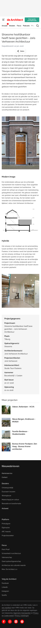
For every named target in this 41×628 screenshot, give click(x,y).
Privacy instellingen (22, 616)
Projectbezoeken (8, 535)
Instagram (5, 591)
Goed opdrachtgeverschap (11, 561)
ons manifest (6, 608)
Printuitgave (6, 524)
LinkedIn (5, 587)
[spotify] (22, 622)
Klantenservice (7, 473)
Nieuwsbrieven (10, 466)
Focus (4, 545)
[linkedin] (16, 622)
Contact (4, 477)
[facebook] (4, 622)
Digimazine (6, 527)
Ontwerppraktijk (7, 488)
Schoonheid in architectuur (11, 553)
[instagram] (10, 622)
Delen (22, 51)
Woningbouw (6, 495)
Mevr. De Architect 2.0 (9, 569)
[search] (37, 25)
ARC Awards (6, 531)
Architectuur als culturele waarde (14, 565)
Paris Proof (6, 549)
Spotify (4, 595)
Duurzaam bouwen (8, 492)
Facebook (5, 583)
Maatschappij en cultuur (10, 499)
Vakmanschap (7, 557)
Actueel (5, 508)
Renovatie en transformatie (11, 503)
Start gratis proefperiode (32, 19)
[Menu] (3, 20)
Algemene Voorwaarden (22, 613)
